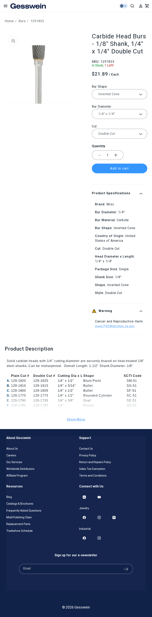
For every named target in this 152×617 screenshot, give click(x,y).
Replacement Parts (18, 524)
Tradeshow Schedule (19, 530)
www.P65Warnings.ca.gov (115, 326)
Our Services (14, 462)
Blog (9, 497)
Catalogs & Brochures (19, 503)
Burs (22, 21)
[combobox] (132, 6)
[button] (5, 6)
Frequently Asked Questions (23, 510)
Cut (94, 126)
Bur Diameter (101, 106)
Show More (76, 419)
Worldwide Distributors (20, 468)
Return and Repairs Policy (95, 462)
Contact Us (86, 448)
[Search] (132, 6)
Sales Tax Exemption (92, 468)
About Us (12, 448)
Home (9, 21)
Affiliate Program (17, 475)
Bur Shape (99, 86)
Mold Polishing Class (19, 517)
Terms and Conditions (92, 475)
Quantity (98, 146)
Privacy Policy (87, 455)
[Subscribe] (126, 569)
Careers (11, 455)
